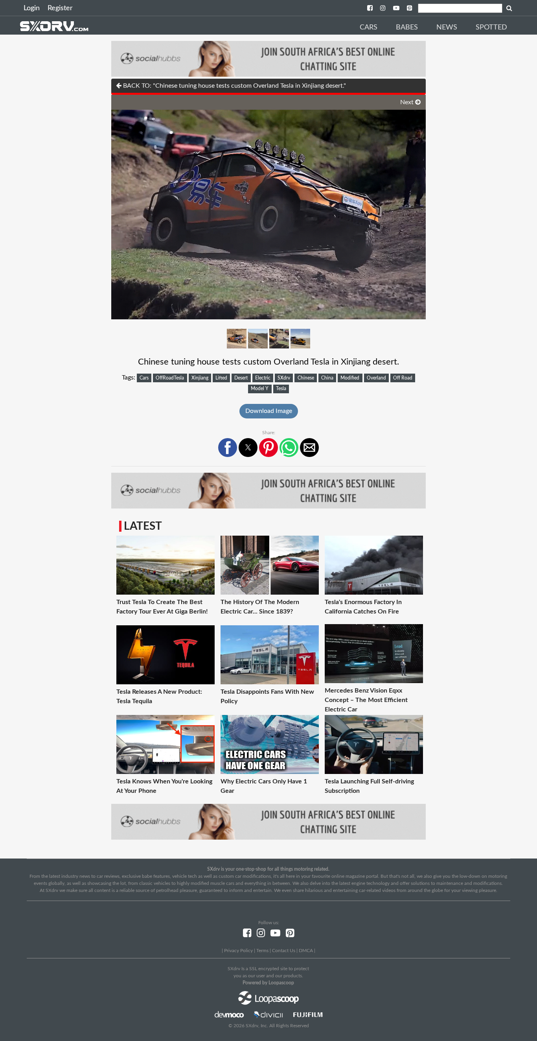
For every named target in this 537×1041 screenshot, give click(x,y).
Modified (349, 378)
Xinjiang (199, 378)
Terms (262, 950)
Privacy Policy (238, 950)
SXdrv (284, 378)
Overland (376, 378)
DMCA (306, 950)
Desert (241, 378)
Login (32, 8)
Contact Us (283, 950)
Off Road (402, 378)
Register (60, 8)
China (327, 378)
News (446, 27)
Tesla (281, 388)
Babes (407, 27)
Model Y (259, 388)
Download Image (268, 411)
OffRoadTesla (170, 378)
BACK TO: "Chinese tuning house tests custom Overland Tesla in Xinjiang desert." (233, 86)
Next (407, 102)
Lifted (221, 378)
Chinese (306, 378)
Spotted (491, 27)
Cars (368, 27)
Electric (262, 378)
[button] (227, 447)
